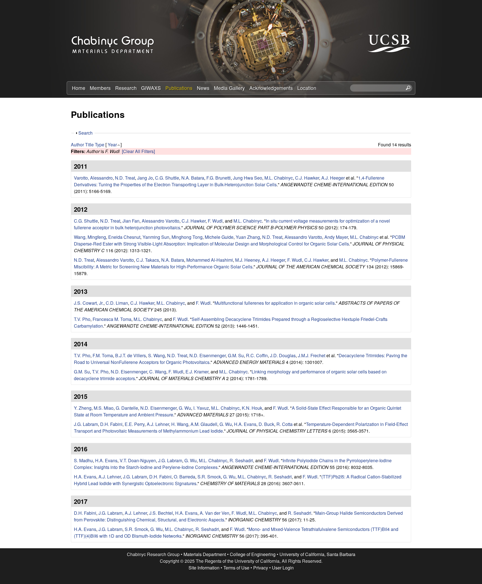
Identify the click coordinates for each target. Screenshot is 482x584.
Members (100, 87)
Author (77, 144)
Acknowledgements (271, 87)
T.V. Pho (82, 319)
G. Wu (185, 408)
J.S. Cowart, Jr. (88, 303)
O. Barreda (184, 476)
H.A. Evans (245, 424)
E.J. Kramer (196, 371)
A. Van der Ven (214, 513)
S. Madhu (83, 460)
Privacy (260, 567)
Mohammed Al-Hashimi (209, 260)
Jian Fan (130, 221)
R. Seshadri (241, 460)
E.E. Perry (134, 424)
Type (99, 144)
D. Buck (266, 424)
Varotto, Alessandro (93, 178)
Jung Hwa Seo (247, 178)
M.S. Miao (104, 408)
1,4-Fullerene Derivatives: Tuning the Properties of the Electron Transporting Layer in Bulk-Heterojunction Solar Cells (229, 181)
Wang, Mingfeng (90, 237)
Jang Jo (145, 178)
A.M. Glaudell (204, 424)
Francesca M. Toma (112, 319)
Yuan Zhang (248, 237)
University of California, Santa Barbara (317, 554)
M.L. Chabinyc (278, 178)
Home (78, 87)
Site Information (204, 567)
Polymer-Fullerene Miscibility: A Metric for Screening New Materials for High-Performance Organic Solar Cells (241, 263)
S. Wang (156, 355)
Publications (178, 87)
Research (126, 87)
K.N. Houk (252, 408)
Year (112, 144)
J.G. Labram (86, 424)
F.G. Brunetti (218, 178)
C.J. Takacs (147, 260)
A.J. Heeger (333, 178)
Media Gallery (229, 87)
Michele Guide (219, 237)
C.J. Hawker (307, 178)
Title (89, 144)
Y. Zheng (82, 408)
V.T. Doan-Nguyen (138, 460)
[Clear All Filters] (138, 151)
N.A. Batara (192, 178)
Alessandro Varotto (160, 221)
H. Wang (179, 424)
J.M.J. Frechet (311, 355)
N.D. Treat (125, 178)
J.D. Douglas (283, 355)
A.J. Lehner (158, 424)
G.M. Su (236, 355)
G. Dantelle (127, 408)
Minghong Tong (187, 237)
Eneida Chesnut (124, 237)
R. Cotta (284, 424)
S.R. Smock (209, 476)
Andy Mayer (336, 237)
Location (306, 87)
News (203, 87)
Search (85, 133)
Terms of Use (236, 567)
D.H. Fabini (111, 424)
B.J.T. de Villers (130, 355)
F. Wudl (215, 221)
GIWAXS (151, 87)
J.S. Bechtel (161, 513)
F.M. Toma (103, 355)
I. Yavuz (201, 408)
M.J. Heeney (247, 260)
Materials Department (205, 554)
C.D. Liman (117, 303)
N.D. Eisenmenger (207, 355)
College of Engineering (253, 554)
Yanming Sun (156, 237)
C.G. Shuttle (167, 178)
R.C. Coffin (257, 355)
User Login (283, 567)
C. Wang (157, 371)
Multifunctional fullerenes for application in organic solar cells (275, 303)
